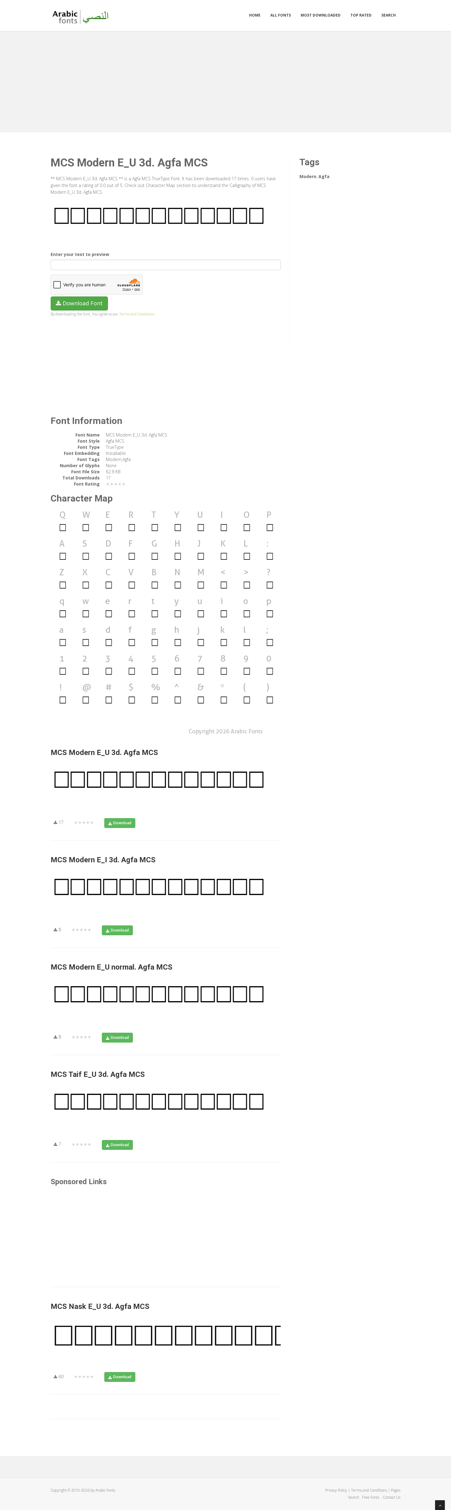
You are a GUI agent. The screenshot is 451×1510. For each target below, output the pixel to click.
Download (122, 823)
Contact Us (391, 1497)
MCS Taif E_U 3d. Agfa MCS (98, 1074)
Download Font (82, 303)
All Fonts (280, 15)
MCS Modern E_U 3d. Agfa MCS (104, 752)
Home (254, 15)
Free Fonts (371, 1497)
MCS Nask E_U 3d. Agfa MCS (100, 1306)
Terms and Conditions (137, 313)
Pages (395, 1490)
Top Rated (361, 15)
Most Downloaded (321, 15)
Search (388, 15)
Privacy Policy (336, 1490)
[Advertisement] (225, 80)
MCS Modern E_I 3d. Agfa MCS (103, 860)
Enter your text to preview (80, 254)
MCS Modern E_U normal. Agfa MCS (111, 967)
